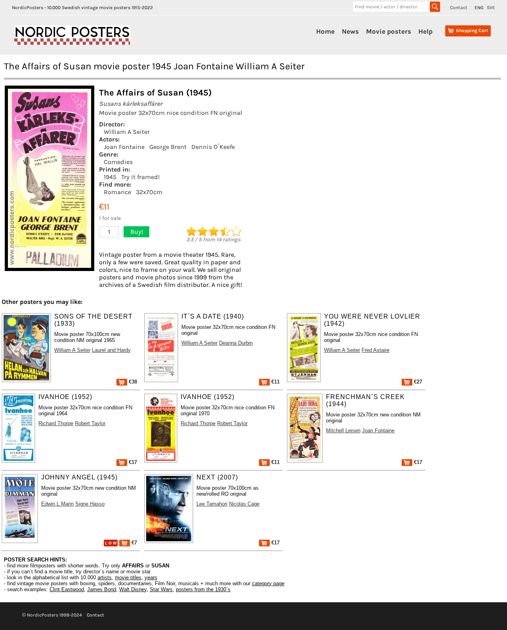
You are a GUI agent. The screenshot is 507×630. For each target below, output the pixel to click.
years (151, 577)
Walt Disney (133, 589)
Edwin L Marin (57, 504)
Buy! (136, 231)
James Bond (101, 589)
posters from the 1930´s (203, 589)
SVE (491, 7)
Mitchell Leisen (343, 430)
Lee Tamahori (211, 504)
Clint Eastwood (67, 589)
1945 (110, 177)
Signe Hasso (90, 504)
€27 (417, 382)
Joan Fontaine (124, 147)
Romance (117, 192)
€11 (275, 382)
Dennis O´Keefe (213, 147)
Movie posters (388, 31)
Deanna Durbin (236, 343)
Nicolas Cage (244, 504)
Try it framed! (140, 177)
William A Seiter (127, 132)
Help (425, 31)
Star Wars (161, 589)
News (350, 31)
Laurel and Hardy (111, 350)
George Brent (168, 147)
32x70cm (149, 192)
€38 (132, 382)
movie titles (128, 577)
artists (104, 577)
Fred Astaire (375, 350)
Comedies (118, 162)
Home (325, 31)
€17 (132, 462)
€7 (133, 543)
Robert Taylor (90, 423)
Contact (458, 7)
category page (268, 583)
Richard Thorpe (55, 423)
